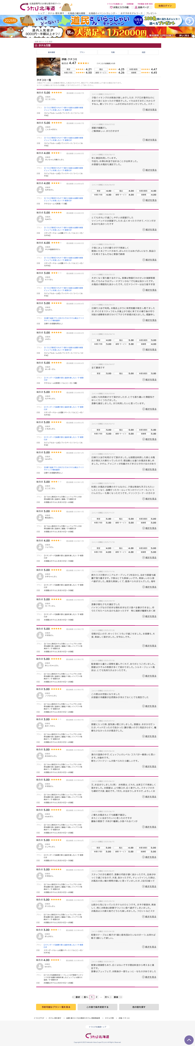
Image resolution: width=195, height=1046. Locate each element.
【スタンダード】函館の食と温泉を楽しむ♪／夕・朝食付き (64, 378)
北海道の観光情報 (76, 13)
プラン (82, 52)
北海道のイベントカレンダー (103, 13)
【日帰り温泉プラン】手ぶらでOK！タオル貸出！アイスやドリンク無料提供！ (64, 319)
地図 (143, 52)
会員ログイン (165, 5)
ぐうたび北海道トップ (97, 1027)
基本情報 (51, 52)
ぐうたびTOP (39, 1018)
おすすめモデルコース (132, 13)
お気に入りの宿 (121, 7)
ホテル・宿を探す (56, 13)
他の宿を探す (139, 1007)
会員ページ (143, 7)
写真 (113, 52)
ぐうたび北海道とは (115, 4)
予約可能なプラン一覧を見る (56, 1007)
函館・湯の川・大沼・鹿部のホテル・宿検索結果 (83, 1018)
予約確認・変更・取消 (145, 4)
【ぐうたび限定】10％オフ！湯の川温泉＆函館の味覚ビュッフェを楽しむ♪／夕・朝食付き (63, 108)
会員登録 (130, 4)
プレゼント (151, 13)
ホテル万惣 (44, 45)
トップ (41, 13)
